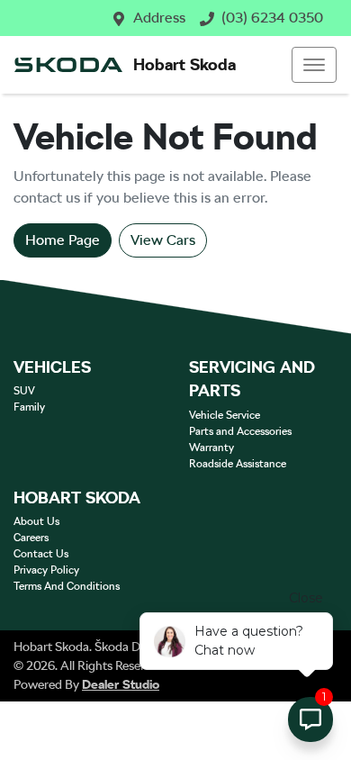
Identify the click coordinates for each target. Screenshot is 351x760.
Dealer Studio (120, 684)
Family (29, 407)
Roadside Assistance (237, 463)
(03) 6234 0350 (272, 17)
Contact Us (41, 553)
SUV (24, 391)
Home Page (62, 240)
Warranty (211, 447)
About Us (36, 521)
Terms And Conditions (67, 586)
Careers (31, 537)
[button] (314, 65)
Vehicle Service (224, 415)
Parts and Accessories (240, 431)
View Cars (162, 240)
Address (159, 17)
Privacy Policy (46, 570)
